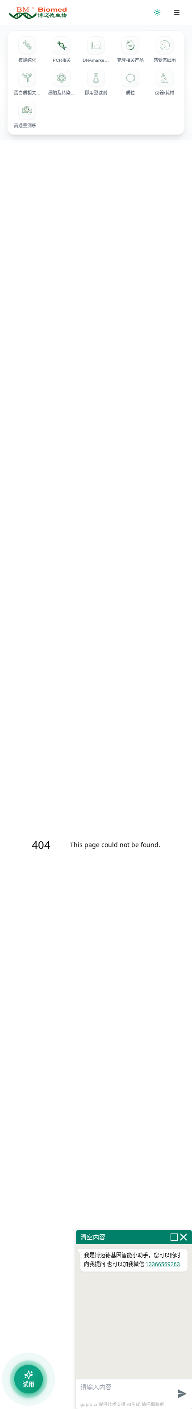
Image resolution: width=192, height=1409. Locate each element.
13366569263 (163, 1264)
